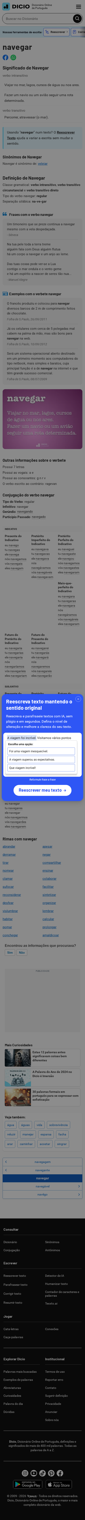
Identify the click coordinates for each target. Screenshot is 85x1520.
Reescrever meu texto (40, 790)
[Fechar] (78, 699)
